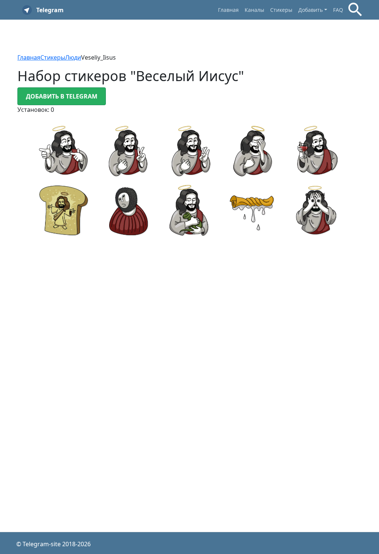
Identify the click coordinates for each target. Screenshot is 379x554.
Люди (73, 57)
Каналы (254, 9)
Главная (228, 9)
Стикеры (281, 9)
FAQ (338, 9)
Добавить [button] (310, 9)
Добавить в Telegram (61, 96)
